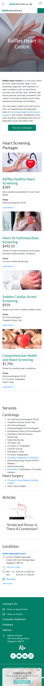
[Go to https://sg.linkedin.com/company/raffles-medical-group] (24, 656)
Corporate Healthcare (14, 619)
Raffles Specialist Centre (14, 553)
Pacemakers (13, 469)
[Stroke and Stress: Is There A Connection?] (22, 511)
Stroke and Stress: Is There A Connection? (22, 527)
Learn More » (8, 207)
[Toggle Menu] (40, 10)
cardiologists (16, 112)
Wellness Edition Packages (22, 682)
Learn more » (8, 325)
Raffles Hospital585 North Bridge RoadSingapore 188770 (18, 638)
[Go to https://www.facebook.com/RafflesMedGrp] (12, 656)
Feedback (7, 624)
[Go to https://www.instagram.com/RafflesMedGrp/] (30, 656)
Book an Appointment (17, 609)
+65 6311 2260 (13, 567)
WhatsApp (11, 579)
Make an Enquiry (15, 614)
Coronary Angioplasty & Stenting (22, 457)
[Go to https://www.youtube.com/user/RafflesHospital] (18, 656)
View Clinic (7, 583)
